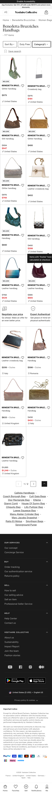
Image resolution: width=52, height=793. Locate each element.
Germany (41, 776)
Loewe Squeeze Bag (24, 510)
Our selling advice (13, 595)
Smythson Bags (34, 521)
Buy (6, 562)
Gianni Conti (11, 503)
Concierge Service (14, 552)
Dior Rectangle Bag (19, 500)
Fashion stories (12, 655)
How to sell (10, 590)
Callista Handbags (24, 493)
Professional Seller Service (18, 603)
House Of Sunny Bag (33, 503)
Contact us (10, 623)
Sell (7, 585)
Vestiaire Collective (16, 632)
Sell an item (10, 599)
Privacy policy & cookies (24, 700)
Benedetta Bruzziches (23, 20)
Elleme (37, 500)
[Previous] (18, 484)
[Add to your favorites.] (22, 85)
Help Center (10, 618)
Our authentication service (18, 571)
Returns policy (11, 575)
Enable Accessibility (26, 1)
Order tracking (12, 567)
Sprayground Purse (26, 525)
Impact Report (11, 646)
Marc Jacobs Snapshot (24, 517)
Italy (29, 778)
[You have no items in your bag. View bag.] (46, 12)
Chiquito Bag (13, 507)
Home (6, 20)
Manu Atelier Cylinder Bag (24, 514)
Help (7, 613)
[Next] (33, 484)
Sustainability (11, 642)
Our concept (10, 548)
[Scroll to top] (44, 484)
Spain (23, 778)
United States (31, 776)
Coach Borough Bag (14, 496)
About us (9, 637)
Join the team (11, 651)
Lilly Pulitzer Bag (33, 507)
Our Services (12, 543)
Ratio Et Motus (14, 521)
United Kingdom (18, 776)
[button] (46, 12)
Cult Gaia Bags (37, 496)
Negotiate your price (12, 314)
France (8, 776)
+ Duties (11, 367)
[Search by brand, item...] (6, 12)
